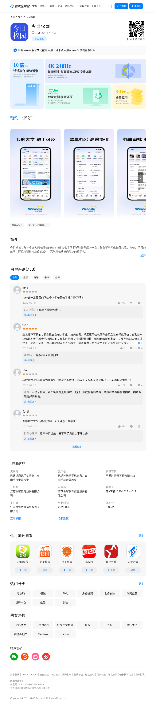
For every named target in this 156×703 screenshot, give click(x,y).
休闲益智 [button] (132, 593)
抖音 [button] (87, 625)
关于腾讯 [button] (14, 674)
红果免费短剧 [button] (65, 625)
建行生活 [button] (132, 625)
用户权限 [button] (101, 674)
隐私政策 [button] (63, 518)
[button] (20, 6)
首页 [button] (12, 16)
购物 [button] (65, 602)
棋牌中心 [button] (20, 602)
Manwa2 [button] (43, 634)
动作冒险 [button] (109, 593)
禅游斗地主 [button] (20, 634)
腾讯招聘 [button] (67, 674)
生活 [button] (43, 602)
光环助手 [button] (20, 625)
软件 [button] (20, 16)
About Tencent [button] (29, 674)
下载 (24, 570)
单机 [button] (65, 593)
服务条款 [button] (44, 674)
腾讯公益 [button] (78, 674)
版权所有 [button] (89, 674)
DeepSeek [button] (43, 625)
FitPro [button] (65, 634)
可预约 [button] (21, 593)
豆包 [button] (109, 625)
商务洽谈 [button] (55, 674)
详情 (45, 570)
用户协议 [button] (140, 674)
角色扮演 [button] (87, 593)
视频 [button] (43, 593)
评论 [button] (26, 117)
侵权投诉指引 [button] (126, 674)
